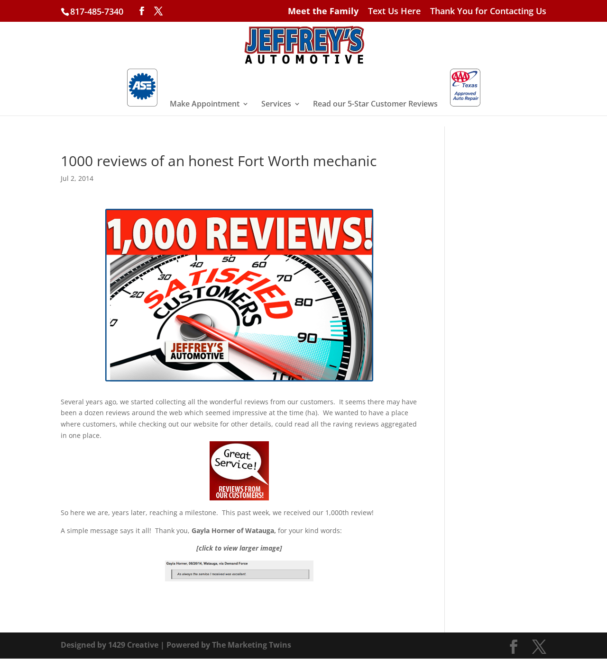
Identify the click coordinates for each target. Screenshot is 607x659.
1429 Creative (133, 645)
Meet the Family (323, 12)
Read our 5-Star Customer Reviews (375, 104)
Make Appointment (204, 104)
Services (276, 104)
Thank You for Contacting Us (488, 12)
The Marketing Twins (251, 645)
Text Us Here (394, 12)
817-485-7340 (96, 11)
